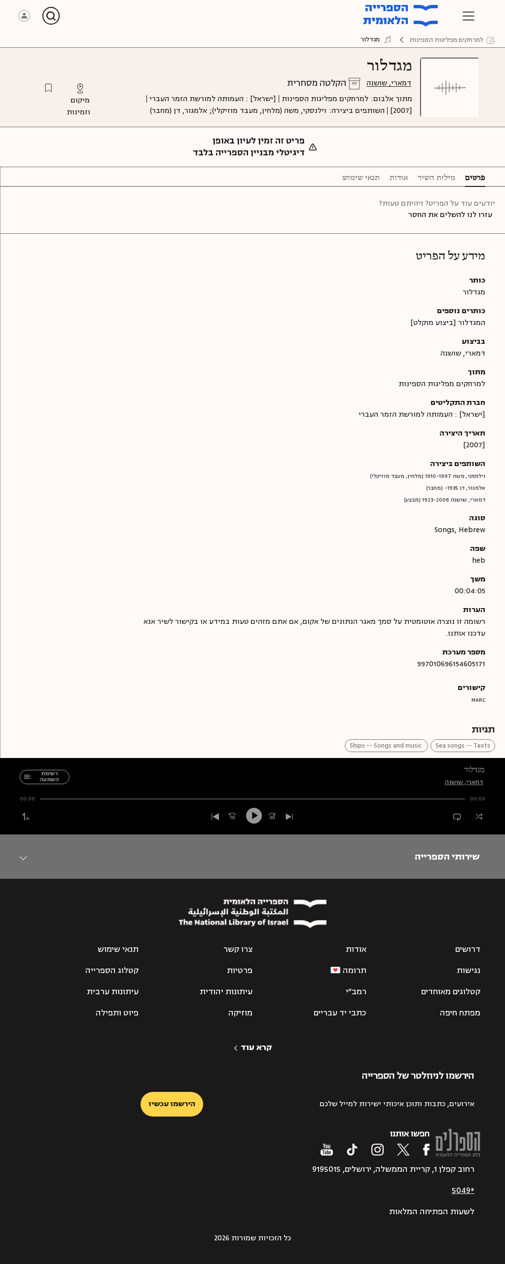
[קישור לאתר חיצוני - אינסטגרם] (377, 1150)
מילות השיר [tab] (436, 178)
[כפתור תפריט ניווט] (468, 15)
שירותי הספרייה (447, 856)
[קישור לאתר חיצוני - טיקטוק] (352, 1150)
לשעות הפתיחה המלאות (431, 1212)
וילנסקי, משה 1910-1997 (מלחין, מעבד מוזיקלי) (427, 476)
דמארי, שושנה (388, 83)
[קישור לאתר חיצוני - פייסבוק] (426, 1150)
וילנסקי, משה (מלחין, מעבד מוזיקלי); (268, 111)
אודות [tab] (399, 178)
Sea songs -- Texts (462, 745)
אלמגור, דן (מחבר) (178, 111)
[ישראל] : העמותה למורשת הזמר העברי (212, 99)
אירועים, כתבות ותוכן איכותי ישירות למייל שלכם (397, 1104)
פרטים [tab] (475, 178)
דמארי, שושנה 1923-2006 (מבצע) (444, 500)
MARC (478, 700)
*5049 (463, 1190)
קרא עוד (256, 1047)
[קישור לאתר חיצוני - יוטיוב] (327, 1150)
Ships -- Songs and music (386, 745)
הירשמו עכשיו (171, 1104)
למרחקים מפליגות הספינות (325, 99)
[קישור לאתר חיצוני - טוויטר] (403, 1150)
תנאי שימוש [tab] (361, 178)
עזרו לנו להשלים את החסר (450, 215)
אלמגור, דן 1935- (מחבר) (455, 488)
